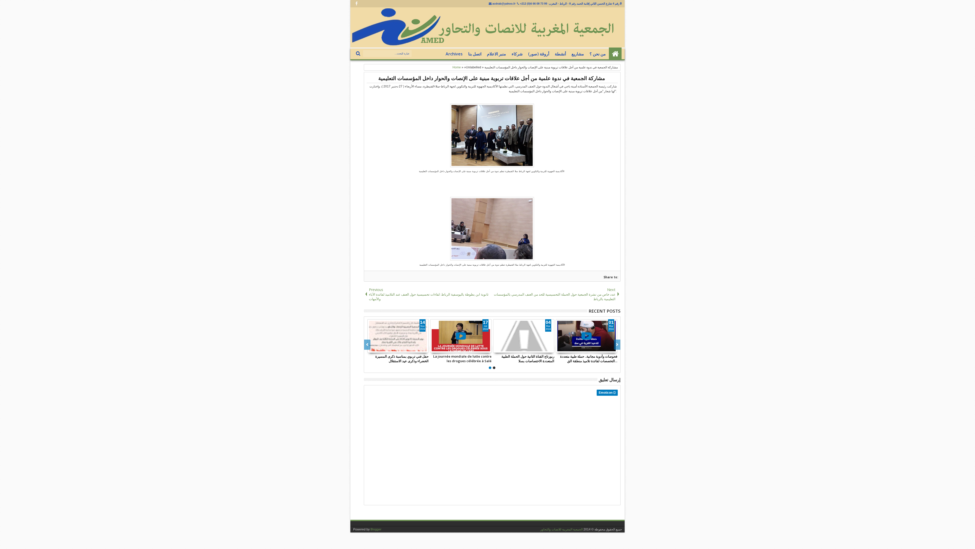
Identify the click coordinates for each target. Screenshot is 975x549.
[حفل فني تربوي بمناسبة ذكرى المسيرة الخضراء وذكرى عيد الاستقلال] (398, 336)
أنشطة (560, 54)
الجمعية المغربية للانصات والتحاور (561, 529)
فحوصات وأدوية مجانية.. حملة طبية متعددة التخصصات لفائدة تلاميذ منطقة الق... (588, 358)
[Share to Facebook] (413, 348)
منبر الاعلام (496, 54)
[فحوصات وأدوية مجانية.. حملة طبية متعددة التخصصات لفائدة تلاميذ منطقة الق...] (586, 336)
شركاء (517, 54)
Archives (454, 54)
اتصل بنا (474, 54)
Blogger (375, 529)
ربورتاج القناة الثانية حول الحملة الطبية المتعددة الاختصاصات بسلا (527, 358)
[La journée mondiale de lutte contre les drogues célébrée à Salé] (461, 336)
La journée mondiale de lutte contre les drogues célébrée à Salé (462, 358)
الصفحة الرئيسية (615, 54)
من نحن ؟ (598, 54)
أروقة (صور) (538, 54)
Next (367, 345)
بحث (358, 53)
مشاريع (578, 54)
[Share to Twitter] (418, 348)
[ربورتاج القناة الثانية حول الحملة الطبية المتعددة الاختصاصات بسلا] (524, 336)
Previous (617, 345)
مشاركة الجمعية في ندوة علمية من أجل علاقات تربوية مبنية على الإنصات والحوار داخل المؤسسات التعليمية (491, 78)
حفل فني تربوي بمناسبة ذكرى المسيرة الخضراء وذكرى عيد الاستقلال (402, 358)
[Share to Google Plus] (424, 348)
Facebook (356, 3)
